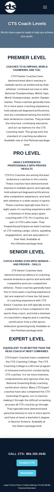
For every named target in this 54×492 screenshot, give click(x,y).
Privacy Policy (15, 485)
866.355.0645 (36, 453)
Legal (6, 485)
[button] (37, 7)
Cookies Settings (29, 485)
